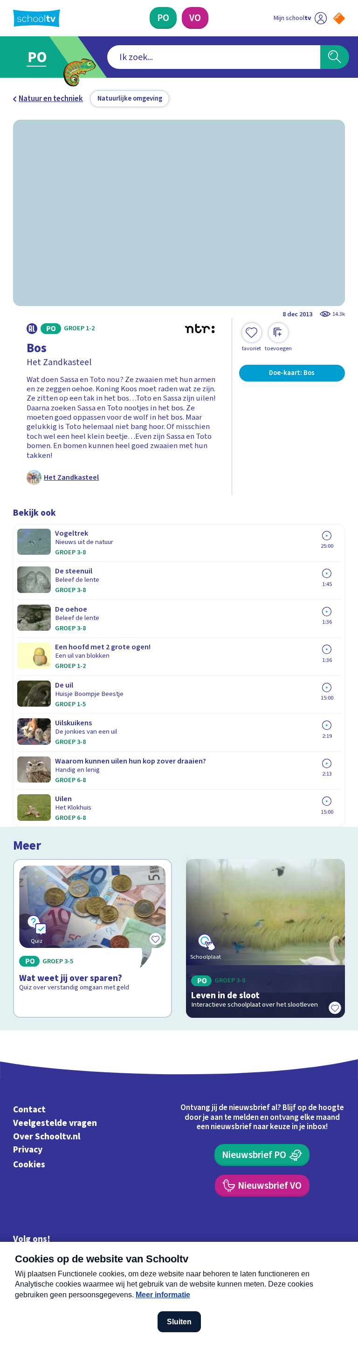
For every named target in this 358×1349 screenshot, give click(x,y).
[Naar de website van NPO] (339, 18)
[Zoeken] (334, 57)
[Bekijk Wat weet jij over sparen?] (92, 938)
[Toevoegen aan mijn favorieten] (334, 1007)
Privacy (27, 1150)
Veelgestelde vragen (55, 1123)
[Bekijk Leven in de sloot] (265, 938)
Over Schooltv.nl (46, 1136)
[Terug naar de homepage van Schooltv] (36, 18)
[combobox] (213, 57)
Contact (29, 1109)
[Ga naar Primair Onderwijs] (43, 57)
